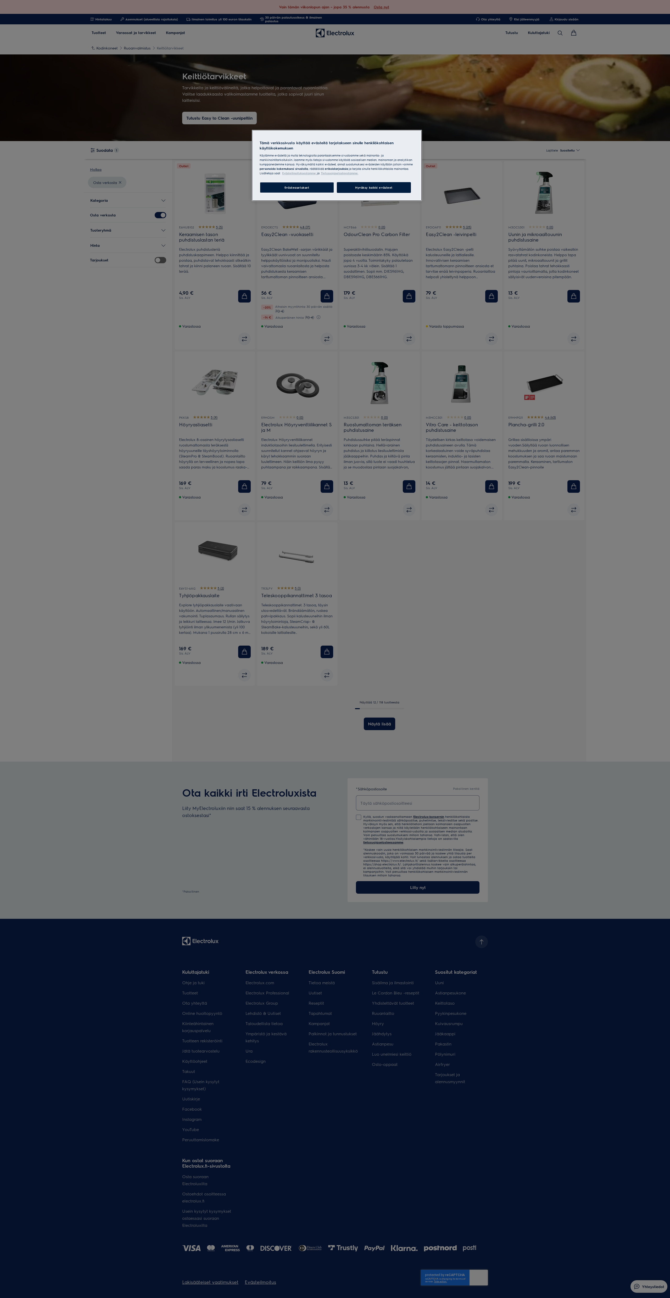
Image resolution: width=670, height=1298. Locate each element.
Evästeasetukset (296, 187)
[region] (337, 165)
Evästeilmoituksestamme (299, 173)
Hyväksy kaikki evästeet (374, 187)
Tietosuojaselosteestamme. (339, 173)
